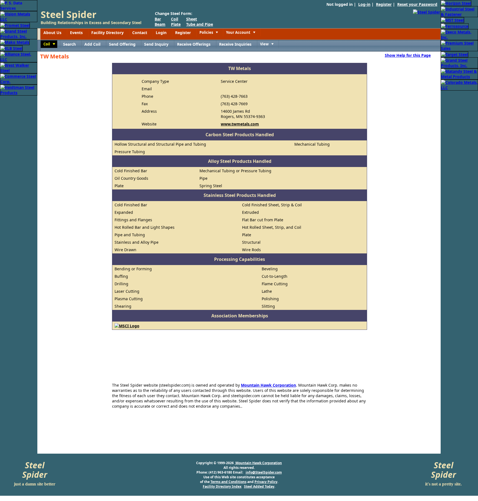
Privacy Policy (265, 481)
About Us (52, 32)
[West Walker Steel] (18, 67)
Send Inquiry (156, 44)
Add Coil (92, 44)
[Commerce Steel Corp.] (18, 78)
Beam (160, 24)
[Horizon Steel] (456, 2)
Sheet (191, 19)
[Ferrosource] (455, 25)
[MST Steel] (452, 19)
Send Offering (122, 44)
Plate (176, 24)
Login (161, 32)
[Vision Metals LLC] (18, 16)
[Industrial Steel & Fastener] (459, 11)
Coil (174, 19)
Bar (158, 19)
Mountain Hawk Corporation (268, 385)
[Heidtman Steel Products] (18, 89)
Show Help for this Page (408, 55)
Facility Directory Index (222, 486)
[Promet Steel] (15, 24)
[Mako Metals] (15, 42)
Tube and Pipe (199, 24)
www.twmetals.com (240, 124)
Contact (139, 32)
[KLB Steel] (11, 47)
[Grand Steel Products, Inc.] (18, 33)
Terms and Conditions (228, 481)
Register (384, 4)
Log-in (364, 4)
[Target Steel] (454, 53)
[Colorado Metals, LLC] (459, 84)
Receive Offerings (194, 44)
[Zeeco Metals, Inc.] (459, 34)
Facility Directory (107, 32)
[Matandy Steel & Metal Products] (459, 73)
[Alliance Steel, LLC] (18, 56)
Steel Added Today (259, 486)
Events (76, 32)
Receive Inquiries (235, 44)
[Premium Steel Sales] (459, 45)
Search (69, 44)
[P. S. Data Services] (18, 5)
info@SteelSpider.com (264, 472)
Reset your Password (417, 4)
